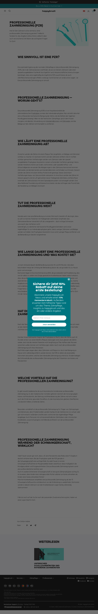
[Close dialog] (69, 279)
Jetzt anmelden (49, 324)
